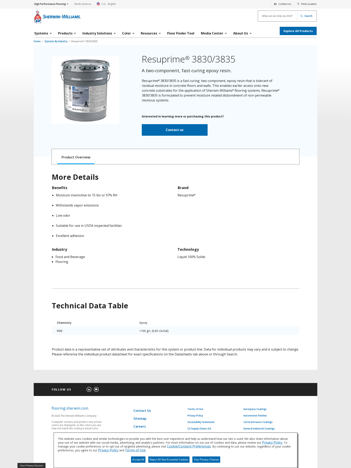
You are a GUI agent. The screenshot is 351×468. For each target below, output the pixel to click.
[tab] (76, 156)
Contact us (174, 130)
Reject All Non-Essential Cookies (169, 459)
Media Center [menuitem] (212, 33)
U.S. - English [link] (106, 5)
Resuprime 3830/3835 (84, 41)
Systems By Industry (56, 41)
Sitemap (139, 418)
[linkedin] (89, 389)
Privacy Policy (195, 415)
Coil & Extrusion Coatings (258, 422)
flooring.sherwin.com (70, 408)
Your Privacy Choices (206, 459)
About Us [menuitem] (240, 33)
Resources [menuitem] (149, 33)
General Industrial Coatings (259, 428)
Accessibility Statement (200, 422)
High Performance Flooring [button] (50, 4)
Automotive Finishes (255, 415)
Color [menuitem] (126, 33)
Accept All (138, 459)
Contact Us (142, 410)
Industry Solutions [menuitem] (97, 33)
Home (37, 41)
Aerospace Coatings (255, 409)
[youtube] (96, 389)
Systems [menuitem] (41, 33)
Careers (139, 426)
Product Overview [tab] (76, 157)
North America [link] (82, 4)
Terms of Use (195, 409)
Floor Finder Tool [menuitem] (180, 33)
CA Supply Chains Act (199, 428)
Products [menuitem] (65, 33)
